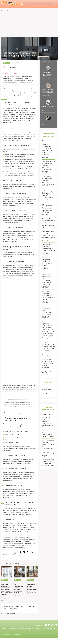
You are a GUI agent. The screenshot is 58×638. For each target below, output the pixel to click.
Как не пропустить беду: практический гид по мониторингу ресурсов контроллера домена (48, 348)
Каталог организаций (46, 388)
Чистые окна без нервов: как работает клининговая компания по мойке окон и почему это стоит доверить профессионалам (48, 148)
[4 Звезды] (17, 553)
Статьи (9, 11)
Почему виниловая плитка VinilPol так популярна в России (48, 91)
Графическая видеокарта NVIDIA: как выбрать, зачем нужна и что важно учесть (47, 311)
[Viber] (24, 552)
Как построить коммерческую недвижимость (46, 74)
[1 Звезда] (13, 553)
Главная (3, 11)
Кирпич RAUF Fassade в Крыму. (48, 435)
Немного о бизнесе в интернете (48, 107)
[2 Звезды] (14, 553)
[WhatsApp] (28, 552)
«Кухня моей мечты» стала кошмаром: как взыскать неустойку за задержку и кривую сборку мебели (47, 366)
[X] (32, 552)
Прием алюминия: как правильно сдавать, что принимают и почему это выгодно (48, 262)
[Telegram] (20, 552)
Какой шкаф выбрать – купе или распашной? (48, 463)
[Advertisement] (29, 24)
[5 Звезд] (13, 554)
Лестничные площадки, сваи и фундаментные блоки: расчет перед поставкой (48, 222)
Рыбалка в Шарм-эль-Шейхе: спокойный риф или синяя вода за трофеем (48, 235)
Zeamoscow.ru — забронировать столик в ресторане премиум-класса (48, 180)
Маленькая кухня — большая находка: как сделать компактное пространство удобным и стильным (48, 279)
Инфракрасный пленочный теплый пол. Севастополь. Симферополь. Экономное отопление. (47, 423)
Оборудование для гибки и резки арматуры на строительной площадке (48, 208)
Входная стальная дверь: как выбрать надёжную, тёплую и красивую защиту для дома (48, 194)
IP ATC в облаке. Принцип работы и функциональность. (49, 444)
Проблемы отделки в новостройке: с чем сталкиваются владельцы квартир (48, 296)
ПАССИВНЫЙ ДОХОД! (48, 122)
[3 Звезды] (15, 553)
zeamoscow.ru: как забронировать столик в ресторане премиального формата (48, 166)
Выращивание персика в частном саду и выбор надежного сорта (48, 248)
